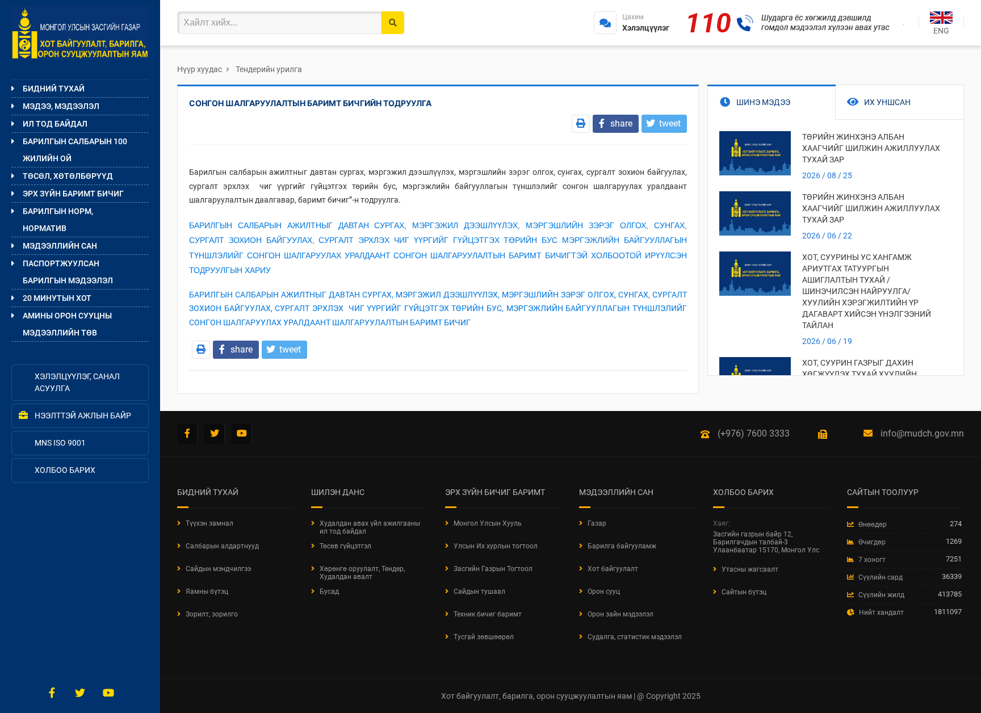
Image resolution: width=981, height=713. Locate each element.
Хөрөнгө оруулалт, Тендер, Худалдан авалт (362, 573)
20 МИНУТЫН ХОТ (57, 298)
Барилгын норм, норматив (58, 220)
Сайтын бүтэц (744, 592)
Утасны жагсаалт (750, 569)
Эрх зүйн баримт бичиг (73, 193)
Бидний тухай (54, 88)
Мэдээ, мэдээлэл (61, 106)
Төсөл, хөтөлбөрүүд (68, 176)
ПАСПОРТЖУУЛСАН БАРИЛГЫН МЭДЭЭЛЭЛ (68, 272)
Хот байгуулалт (613, 569)
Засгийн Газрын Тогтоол (493, 569)
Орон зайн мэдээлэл (620, 614)
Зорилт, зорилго (212, 614)
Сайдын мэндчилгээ (218, 569)
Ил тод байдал (55, 123)
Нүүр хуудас (199, 69)
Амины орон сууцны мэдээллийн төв (67, 324)
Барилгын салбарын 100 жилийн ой (75, 150)
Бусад (329, 591)
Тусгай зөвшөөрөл (484, 637)
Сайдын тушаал (479, 591)
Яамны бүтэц (207, 591)
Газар (597, 523)
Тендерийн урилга (269, 69)
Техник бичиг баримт (488, 614)
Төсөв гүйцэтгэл (345, 546)
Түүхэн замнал (209, 523)
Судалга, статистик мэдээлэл (635, 637)
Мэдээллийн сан (60, 245)
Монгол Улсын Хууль (488, 523)
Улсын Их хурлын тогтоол (496, 546)
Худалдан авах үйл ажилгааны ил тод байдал (370, 527)
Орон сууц (604, 591)
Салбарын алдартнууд (222, 546)
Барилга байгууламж (622, 546)
